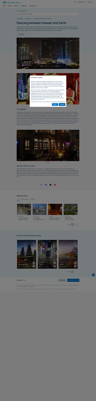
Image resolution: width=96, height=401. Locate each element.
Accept (62, 104)
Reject (55, 104)
